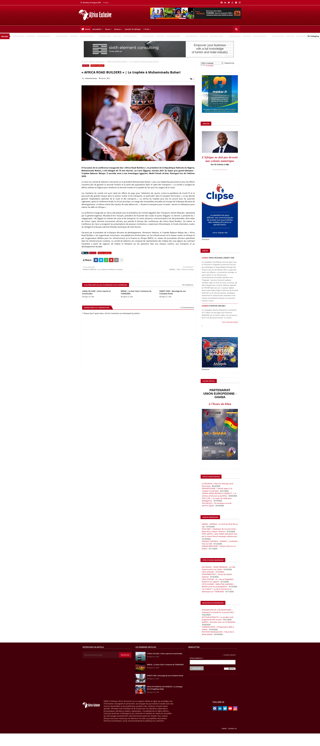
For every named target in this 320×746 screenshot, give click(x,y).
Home (87, 29)
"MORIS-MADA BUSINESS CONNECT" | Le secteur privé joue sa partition (219, 494)
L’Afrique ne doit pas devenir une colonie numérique (220, 159)
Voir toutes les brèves (230, 322)
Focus (107, 29)
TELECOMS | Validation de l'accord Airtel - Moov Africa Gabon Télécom (219, 530)
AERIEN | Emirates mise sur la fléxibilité (218, 622)
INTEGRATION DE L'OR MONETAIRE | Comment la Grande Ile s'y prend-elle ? (218, 611)
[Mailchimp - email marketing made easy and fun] (229, 669)
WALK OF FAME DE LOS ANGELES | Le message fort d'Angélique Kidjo (164, 687)
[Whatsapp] (106, 260)
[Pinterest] (111, 260)
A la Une (86, 66)
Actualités (96, 29)
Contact (105, 3)
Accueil (85, 62)
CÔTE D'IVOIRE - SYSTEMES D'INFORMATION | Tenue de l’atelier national (217, 574)
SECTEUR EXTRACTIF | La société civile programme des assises (218, 618)
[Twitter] (101, 260)
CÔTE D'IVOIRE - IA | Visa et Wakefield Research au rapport (217, 580)
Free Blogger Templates (118, 728)
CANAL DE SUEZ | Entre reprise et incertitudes (96, 292)
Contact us (232, 728)
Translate (210, 65)
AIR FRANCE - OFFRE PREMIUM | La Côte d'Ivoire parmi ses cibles (218, 568)
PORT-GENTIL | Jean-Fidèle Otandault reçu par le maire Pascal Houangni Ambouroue (219, 535)
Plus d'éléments (187, 285)
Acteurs (117, 29)
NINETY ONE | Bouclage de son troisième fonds (172, 292)
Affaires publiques (96, 62)
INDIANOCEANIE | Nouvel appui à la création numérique (217, 489)
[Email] (116, 260)
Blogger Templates (95, 728)
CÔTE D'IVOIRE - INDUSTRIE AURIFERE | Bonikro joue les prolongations (218, 585)
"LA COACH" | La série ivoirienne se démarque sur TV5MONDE (217, 590)
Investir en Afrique (133, 29)
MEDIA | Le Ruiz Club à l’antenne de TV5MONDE (136, 292)
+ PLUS (146, 29)
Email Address (197, 658)
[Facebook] (96, 260)
